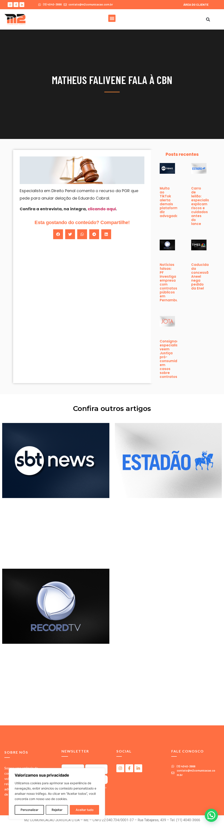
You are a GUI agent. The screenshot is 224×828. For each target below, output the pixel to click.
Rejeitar (57, 810)
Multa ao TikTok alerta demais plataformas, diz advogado (171, 202)
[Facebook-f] (16, 4)
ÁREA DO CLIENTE (195, 4)
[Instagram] (10, 4)
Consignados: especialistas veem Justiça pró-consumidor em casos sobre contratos (172, 359)
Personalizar (29, 810)
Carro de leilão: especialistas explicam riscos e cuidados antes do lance (203, 206)
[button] (112, 18)
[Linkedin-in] (21, 4)
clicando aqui (102, 209)
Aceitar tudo (84, 810)
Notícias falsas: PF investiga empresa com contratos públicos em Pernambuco (171, 282)
